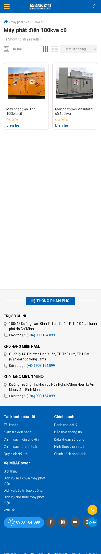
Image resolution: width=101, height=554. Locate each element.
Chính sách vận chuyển (21, 439)
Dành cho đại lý (65, 425)
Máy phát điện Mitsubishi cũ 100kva (74, 111)
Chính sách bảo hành (70, 454)
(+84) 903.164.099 (41, 335)
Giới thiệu (11, 471)
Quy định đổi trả (16, 454)
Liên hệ (9, 509)
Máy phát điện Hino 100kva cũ (21, 111)
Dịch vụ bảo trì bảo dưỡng (23, 490)
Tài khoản (11, 425)
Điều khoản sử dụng (69, 439)
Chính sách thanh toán (21, 446)
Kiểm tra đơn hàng (18, 432)
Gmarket (40, 7)
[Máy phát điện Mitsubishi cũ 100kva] (74, 83)
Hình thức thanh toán (70, 446)
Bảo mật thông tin (68, 432)
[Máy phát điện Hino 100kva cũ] (26, 83)
